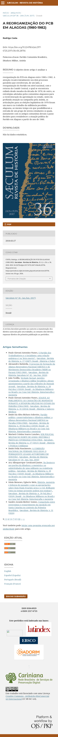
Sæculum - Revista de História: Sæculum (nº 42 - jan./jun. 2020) (28, 374)
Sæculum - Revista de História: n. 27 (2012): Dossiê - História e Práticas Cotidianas (31, 443)
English (7, 571)
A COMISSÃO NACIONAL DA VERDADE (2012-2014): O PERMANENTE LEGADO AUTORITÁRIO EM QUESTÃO (28, 452)
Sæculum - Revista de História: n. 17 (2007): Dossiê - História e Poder (31, 359)
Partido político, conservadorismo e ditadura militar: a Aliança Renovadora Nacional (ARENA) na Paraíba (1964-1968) (30, 418)
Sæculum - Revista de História (25, 3)
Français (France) (12, 583)
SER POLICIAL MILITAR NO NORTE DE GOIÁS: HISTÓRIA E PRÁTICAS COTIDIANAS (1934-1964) (31, 437)
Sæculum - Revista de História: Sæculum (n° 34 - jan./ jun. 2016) (28, 458)
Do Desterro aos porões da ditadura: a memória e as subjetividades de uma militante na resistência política (31, 466)
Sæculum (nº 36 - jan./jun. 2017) (18, 15)
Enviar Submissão (16, 596)
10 (19, 519)
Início (6, 13)
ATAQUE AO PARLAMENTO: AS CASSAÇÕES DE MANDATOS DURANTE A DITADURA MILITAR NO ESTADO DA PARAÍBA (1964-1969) (31, 401)
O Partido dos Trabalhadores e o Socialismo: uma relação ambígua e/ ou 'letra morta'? (29, 355)
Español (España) (12, 575)
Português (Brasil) (12, 579)
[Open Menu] (3, 3)
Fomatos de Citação (17, 279)
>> (24, 519)
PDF (9, 224)
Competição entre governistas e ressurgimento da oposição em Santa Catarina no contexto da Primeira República (31, 506)
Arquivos (16, 13)
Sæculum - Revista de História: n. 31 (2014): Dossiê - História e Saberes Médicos (31, 409)
